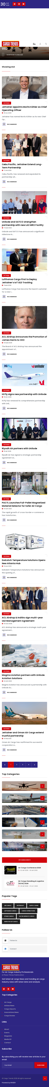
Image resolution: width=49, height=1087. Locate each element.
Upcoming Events (25, 860)
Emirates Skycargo (11, 921)
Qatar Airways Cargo (26, 916)
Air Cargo (6, 275)
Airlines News (9, 1006)
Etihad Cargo (9, 916)
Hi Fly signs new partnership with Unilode (24, 394)
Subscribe (40, 1065)
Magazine (8, 1036)
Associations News (11, 1012)
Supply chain (33, 905)
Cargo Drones (9, 1016)
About (6, 1029)
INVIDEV (13, 1083)
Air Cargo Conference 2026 (29, 868)
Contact (7, 1043)
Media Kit (7, 1039)
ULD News (6, 103)
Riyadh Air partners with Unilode (19, 448)
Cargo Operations (28, 911)
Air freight (20, 905)
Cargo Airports (10, 1009)
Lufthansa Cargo (10, 911)
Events (6, 1033)
